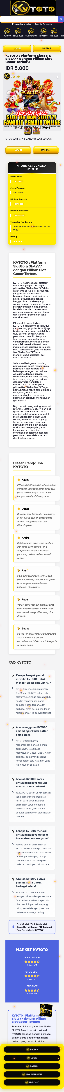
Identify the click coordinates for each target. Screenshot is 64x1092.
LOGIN (17, 48)
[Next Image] (58, 102)
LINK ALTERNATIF (34, 1074)
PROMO (34, 1048)
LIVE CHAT (34, 1083)
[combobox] (29, 19)
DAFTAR (46, 48)
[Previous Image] (5, 102)
